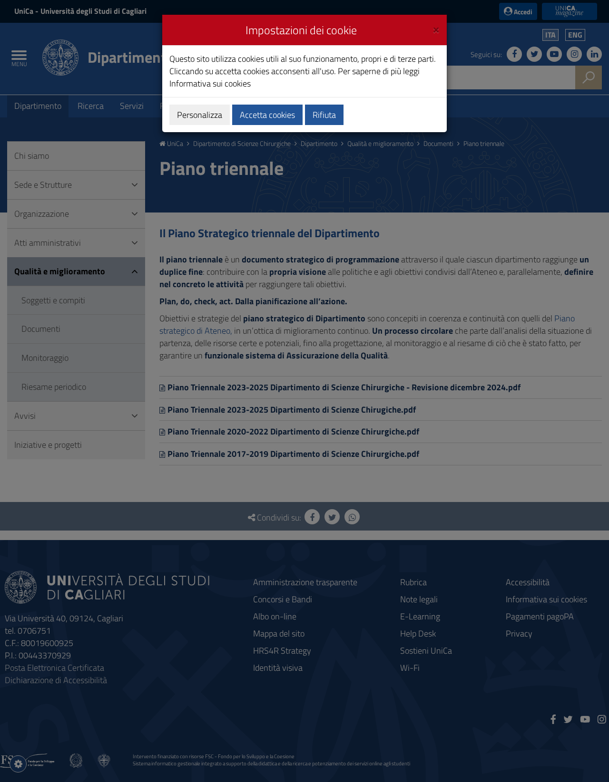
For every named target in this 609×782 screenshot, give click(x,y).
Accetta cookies (267, 114)
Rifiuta (324, 114)
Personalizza (199, 114)
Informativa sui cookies (210, 83)
